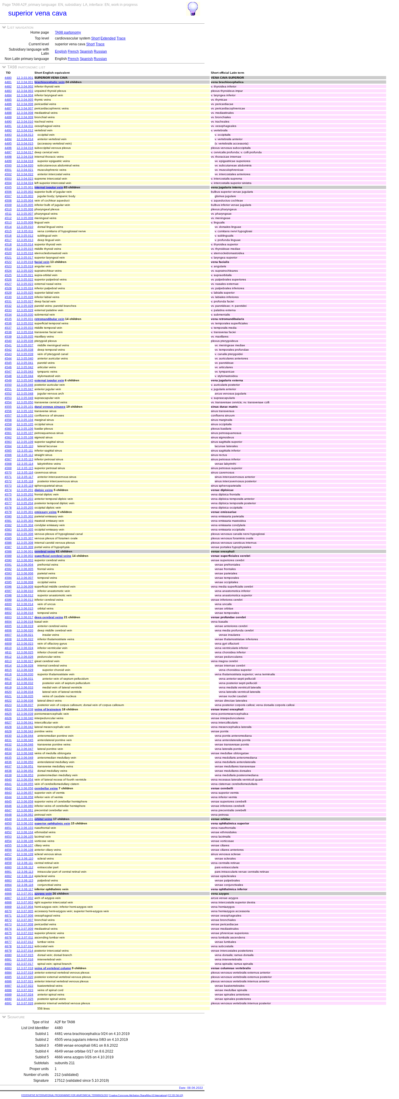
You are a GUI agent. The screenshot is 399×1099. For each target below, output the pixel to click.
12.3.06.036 (25, 700)
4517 (8, 240)
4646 (8, 805)
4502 (8, 174)
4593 (8, 573)
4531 (8, 301)
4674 (8, 928)
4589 (8, 555)
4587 (8, 547)
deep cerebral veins (48, 617)
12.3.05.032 (25, 323)
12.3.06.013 (25, 599)
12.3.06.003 (25, 560)
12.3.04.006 (25, 104)
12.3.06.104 (25, 832)
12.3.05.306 (25, 533)
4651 (8, 827)
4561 (8, 433)
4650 (8, 823)
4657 (8, 854)
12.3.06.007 (25, 577)
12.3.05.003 (25, 196)
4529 (8, 292)
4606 (8, 630)
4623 (8, 705)
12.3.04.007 (25, 108)
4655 (8, 845)
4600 (8, 604)
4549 (8, 380)
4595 (8, 582)
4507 (8, 196)
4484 (8, 95)
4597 (8, 590)
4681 (8, 959)
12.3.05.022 (25, 279)
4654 (8, 841)
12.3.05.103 (25, 415)
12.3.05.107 (25, 433)
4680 (8, 955)
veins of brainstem (47, 709)
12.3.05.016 (25, 253)
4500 (8, 165)
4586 (8, 542)
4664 (8, 884)
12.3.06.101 (25, 819)
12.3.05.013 (25, 240)
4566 (8, 455)
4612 (8, 656)
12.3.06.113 (25, 871)
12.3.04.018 (25, 156)
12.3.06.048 (25, 753)
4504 (8, 183)
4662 (8, 876)
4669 (8, 906)
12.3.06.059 (25, 801)
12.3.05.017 (25, 257)
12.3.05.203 (25, 498)
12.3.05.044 (25, 376)
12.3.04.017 (25, 152)
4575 (8, 494)
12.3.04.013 (25, 134)
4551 (8, 389)
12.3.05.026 (25, 297)
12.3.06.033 (25, 687)
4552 (8, 393)
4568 (8, 463)
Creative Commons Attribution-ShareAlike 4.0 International (138, 1095)
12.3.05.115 (25, 468)
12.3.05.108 (25, 437)
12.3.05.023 (25, 283)
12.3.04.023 (25, 178)
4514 (8, 226)
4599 (8, 599)
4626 (8, 718)
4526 (8, 279)
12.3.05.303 (25, 520)
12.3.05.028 (25, 305)
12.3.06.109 (25, 854)
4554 (8, 402)
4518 (8, 244)
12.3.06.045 (25, 740)
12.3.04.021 (25, 169)
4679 (8, 950)
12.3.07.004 (25, 906)
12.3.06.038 (25, 709)
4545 (8, 362)
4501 (8, 169)
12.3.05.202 (25, 494)
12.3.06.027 (25, 661)
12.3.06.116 (25, 884)
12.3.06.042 (25, 726)
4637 (8, 766)
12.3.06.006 (25, 573)
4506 (8, 191)
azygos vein (43, 893)
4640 (8, 779)
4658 (8, 858)
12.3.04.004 (25, 95)
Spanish (86, 51)
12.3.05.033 (25, 327)
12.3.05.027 (25, 301)
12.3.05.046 (25, 384)
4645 (8, 801)
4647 (8, 810)
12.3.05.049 (25, 397)
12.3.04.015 (25, 143)
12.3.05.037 (25, 345)
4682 (8, 963)
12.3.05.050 (25, 402)
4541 (8, 345)
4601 (8, 608)
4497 (8, 152)
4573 (8, 485)
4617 (8, 678)
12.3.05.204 (25, 503)
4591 (8, 564)
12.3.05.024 (25, 288)
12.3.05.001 (25, 187)
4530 (8, 297)
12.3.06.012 (25, 595)
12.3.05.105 (25, 424)
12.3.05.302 (25, 516)
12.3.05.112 (25, 455)
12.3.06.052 (25, 770)
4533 (8, 310)
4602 (8, 612)
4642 (8, 788)
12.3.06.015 (25, 608)
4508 (8, 200)
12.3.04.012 (25, 130)
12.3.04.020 (25, 165)
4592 (8, 569)
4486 (8, 104)
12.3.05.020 (25, 270)
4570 (8, 472)
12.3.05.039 (25, 354)
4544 (8, 358)
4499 (8, 161)
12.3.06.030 (25, 674)
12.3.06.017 (25, 617)
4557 (8, 415)
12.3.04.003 (25, 90)
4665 (8, 889)
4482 (8, 86)
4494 (8, 139)
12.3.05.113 (25, 459)
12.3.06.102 (25, 823)
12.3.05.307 (25, 538)
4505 (8, 187)
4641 (8, 784)
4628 (8, 726)
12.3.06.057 (25, 792)
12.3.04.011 (25, 126)
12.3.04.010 (25, 121)
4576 (8, 498)
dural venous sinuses (49, 406)
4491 (8, 126)
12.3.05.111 (25, 450)
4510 (8, 209)
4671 (8, 915)
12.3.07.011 (25, 937)
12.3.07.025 (25, 998)
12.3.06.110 (25, 858)
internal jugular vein (48, 187)
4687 (8, 985)
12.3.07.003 (25, 902)
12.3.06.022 (25, 639)
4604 (8, 621)
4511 (8, 213)
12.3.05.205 (25, 507)
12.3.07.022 (25, 985)
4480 (8, 77)
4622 (8, 700)
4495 (8, 143)
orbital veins (43, 819)
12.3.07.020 (25, 977)
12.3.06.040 (25, 718)
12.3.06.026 (25, 656)
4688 (8, 990)
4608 (8, 639)
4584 (8, 533)
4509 (8, 204)
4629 (8, 731)
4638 (8, 770)
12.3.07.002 (25, 898)
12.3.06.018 (25, 621)
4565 (8, 450)
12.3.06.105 (25, 836)
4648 (8, 814)
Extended (108, 38)
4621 (8, 696)
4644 (8, 797)
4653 (8, 836)
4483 (8, 90)
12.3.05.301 (25, 512)
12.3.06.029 (25, 669)
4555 (8, 406)
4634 (8, 753)
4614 (8, 665)
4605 (8, 626)
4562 (8, 437)
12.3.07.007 (25, 919)
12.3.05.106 (25, 428)
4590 (8, 560)
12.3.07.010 (25, 933)
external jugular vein (49, 380)
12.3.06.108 (25, 849)
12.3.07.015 (25, 955)
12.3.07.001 (25, 893)
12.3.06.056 (25, 788)
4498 (8, 156)
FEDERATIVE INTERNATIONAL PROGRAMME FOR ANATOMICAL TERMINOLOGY (64, 1095)
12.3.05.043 (25, 371)
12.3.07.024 (25, 994)
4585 (8, 538)
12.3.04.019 (25, 161)
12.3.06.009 (25, 586)
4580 (8, 516)
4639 (8, 775)
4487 (8, 108)
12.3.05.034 (25, 332)
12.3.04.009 (25, 117)
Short (95, 38)
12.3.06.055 (25, 784)
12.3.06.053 (25, 775)
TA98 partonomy (68, 32)
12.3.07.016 (25, 959)
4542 (8, 349)
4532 (8, 305)
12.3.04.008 (25, 112)
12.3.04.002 (25, 86)
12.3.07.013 (25, 946)
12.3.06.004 (25, 564)
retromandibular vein (49, 319)
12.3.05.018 (25, 261)
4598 (8, 595)
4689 (8, 994)
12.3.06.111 (25, 862)
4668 (8, 902)
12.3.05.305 (25, 529)
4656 (8, 849)
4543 (8, 354)
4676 (8, 937)
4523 (8, 266)
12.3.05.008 (25, 218)
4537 (8, 327)
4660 (8, 867)
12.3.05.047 (25, 389)
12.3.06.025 (25, 652)
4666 (8, 893)
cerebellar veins (46, 788)
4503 (8, 178)
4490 (8, 121)
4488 (8, 112)
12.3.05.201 (25, 490)
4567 (8, 459)
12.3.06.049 (25, 757)
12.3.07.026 (25, 1003)
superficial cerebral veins (52, 555)
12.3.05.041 (25, 362)
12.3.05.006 (25, 209)
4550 (8, 384)
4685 (8, 977)
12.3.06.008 (25, 582)
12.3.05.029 (25, 310)
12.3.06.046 (25, 744)
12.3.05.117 (25, 476)
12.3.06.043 (25, 731)
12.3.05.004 (25, 200)
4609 (8, 643)
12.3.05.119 (25, 485)
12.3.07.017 (25, 963)
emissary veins (45, 512)
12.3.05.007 (25, 213)
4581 (8, 520)
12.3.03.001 (25, 77)
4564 (8, 446)
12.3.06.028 (25, 665)
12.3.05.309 (25, 547)
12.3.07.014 (25, 950)
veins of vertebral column (52, 968)
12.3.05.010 (25, 226)
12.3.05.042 (25, 367)
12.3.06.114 (25, 876)
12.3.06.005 (25, 569)
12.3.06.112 (25, 867)
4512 (8, 218)
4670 (8, 911)
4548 (8, 376)
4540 (8, 340)
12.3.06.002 (25, 555)
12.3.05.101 (25, 406)
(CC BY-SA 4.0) (175, 1095)
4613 (8, 661)
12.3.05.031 (25, 319)
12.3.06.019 (25, 626)
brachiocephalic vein (49, 82)
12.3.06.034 (25, 691)
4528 (8, 288)
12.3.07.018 (25, 968)
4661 (8, 871)
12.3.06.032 (25, 683)
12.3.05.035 (25, 336)
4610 (8, 648)
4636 (8, 762)
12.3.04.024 (25, 183)
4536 (8, 323)
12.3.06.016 (25, 612)
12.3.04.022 (25, 174)
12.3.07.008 (25, 924)
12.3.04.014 (25, 139)
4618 (8, 683)
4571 (8, 476)
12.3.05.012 (25, 235)
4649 (8, 819)
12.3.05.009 (25, 222)
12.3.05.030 (25, 314)
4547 (8, 371)
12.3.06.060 (25, 805)
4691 (8, 1003)
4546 (8, 367)
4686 (8, 981)
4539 (8, 336)
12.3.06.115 (25, 880)
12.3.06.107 (25, 845)
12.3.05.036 (25, 340)
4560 (8, 428)
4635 (8, 757)
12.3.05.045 (25, 380)
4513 (8, 222)
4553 (8, 397)
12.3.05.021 (25, 275)
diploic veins (43, 490)
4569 (8, 468)
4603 (8, 617)
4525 (8, 275)
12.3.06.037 (25, 705)
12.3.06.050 (25, 762)
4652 (8, 832)
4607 (8, 634)
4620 (8, 691)
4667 (8, 898)
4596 (8, 586)
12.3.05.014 (25, 244)
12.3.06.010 (25, 590)
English (61, 51)
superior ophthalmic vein (52, 823)
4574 (8, 490)
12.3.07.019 (25, 972)
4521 (8, 257)
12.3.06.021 (25, 634)
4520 (8, 253)
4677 (8, 941)
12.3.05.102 (25, 411)
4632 (8, 744)
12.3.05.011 (25, 231)
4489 (8, 117)
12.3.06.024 (25, 648)
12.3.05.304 (25, 525)
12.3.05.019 (25, 266)
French (73, 51)
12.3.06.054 (25, 779)
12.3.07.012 (25, 941)
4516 (8, 235)
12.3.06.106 (25, 841)
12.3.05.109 (25, 441)
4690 (8, 998)
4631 (8, 740)
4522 (8, 261)
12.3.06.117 (25, 889)
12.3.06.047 (25, 748)
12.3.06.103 (25, 827)
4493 (8, 134)
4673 (8, 924)
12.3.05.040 (25, 358)
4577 (8, 503)
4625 (8, 713)
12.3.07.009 (25, 928)
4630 (8, 735)
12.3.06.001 (25, 551)
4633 (8, 748)
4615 (8, 669)
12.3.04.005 (25, 99)
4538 (8, 332)
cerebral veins (44, 551)
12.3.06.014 (25, 604)
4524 (8, 270)
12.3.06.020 (25, 630)
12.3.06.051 (25, 766)
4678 (8, 946)
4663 (8, 880)
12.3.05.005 (25, 204)
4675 (8, 933)
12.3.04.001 (25, 82)
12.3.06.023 (25, 643)
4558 (8, 419)
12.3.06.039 (25, 713)
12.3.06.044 (25, 735)
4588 (8, 551)
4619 (8, 687)
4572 (8, 481)
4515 (8, 231)
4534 (8, 314)
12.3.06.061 (25, 810)
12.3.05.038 (25, 349)
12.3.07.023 (25, 990)
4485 (8, 99)
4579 (8, 512)
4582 (8, 525)
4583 (8, 529)
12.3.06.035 (25, 696)
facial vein (41, 261)
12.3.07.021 (25, 981)
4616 (8, 674)
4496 (8, 147)
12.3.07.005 (25, 911)
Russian (100, 51)
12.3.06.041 (25, 722)
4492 (8, 130)
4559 (8, 424)
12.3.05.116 (25, 472)
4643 (8, 792)
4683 (8, 968)
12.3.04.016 (25, 147)
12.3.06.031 (25, 678)
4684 (8, 972)
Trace (121, 38)
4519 (8, 248)
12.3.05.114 (25, 463)
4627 (8, 722)
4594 (8, 577)
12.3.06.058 (25, 797)
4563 (8, 441)
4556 (8, 411)
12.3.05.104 (25, 419)
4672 (8, 919)
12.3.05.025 (25, 292)
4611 (8, 652)
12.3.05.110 (25, 446)
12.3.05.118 (25, 481)
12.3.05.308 (25, 542)
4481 (8, 82)
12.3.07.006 (25, 915)
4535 (8, 319)
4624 (8, 709)
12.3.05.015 (25, 248)
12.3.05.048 (25, 393)
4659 (8, 862)
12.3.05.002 (25, 191)
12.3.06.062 (25, 814)
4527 (8, 283)
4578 (8, 507)
